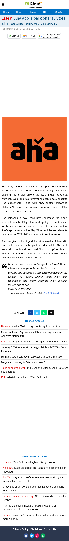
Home (6, 12)
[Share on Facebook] (30, 312)
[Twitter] (32, 535)
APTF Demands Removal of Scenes (35, 498)
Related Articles (34, 321)
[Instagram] (37, 535)
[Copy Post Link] (51, 312)
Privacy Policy (21, 529)
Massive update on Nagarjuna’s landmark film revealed (34, 469)
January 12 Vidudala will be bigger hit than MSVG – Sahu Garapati (34, 349)
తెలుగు (58, 12)
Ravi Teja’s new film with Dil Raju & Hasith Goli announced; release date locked (29, 507)
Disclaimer (36, 529)
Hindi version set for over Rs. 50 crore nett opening (34, 370)
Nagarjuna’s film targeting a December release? (34, 341)
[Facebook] (26, 535)
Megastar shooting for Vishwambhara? (23, 362)
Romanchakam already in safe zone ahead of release (31, 356)
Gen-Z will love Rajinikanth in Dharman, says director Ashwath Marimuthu (31, 334)
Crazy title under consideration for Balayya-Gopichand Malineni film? (33, 488)
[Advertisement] (34, 78)
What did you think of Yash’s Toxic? (24, 377)
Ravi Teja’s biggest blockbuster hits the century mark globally (34, 517)
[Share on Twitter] (37, 312)
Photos (32, 12)
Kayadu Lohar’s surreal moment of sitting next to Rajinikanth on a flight (34, 479)
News (19, 12)
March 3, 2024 (51, 293)
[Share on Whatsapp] (44, 312)
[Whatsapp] (43, 535)
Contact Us (50, 529)
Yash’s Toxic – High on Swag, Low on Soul (30, 326)
